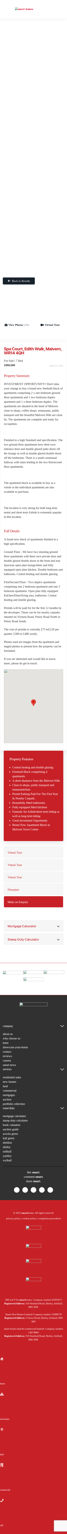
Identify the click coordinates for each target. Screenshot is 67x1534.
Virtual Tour (52, 324)
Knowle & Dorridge (33, 251)
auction (7, 1099)
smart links (9, 1108)
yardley (7, 1155)
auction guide (11, 1129)
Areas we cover (33, 198)
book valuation (11, 1124)
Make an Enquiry (18, 902)
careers (7, 1060)
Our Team (33, 168)
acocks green (10, 1133)
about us (8, 1034)
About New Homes (33, 116)
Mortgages (33, 134)
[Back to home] (33, 9)
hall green (8, 1138)
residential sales (12, 1077)
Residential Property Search (33, 30)
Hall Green (33, 213)
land (5, 1086)
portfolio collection (14, 1103)
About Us (33, 159)
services (7, 1069)
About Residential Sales (33, 38)
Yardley (33, 238)
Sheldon (33, 220)
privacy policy (13, 1218)
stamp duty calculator (15, 1120)
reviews (7, 1056)
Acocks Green (33, 207)
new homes (9, 1081)
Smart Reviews (33, 186)
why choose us (11, 1038)
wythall (7, 1160)
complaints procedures (49, 1218)
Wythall (34, 245)
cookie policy (29, 1218)
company (8, 1026)
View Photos (18, 324)
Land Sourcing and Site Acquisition (33, 107)
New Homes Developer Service (33, 98)
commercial (9, 1090)
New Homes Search (33, 92)
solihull (7, 1151)
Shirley (33, 226)
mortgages (9, 1095)
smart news (9, 1065)
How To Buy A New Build (33, 122)
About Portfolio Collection (33, 65)
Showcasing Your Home (33, 45)
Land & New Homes (33, 77)
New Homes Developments (33, 86)
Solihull (34, 232)
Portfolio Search (33, 56)
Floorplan (13, 889)
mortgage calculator (14, 1116)
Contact (33, 263)
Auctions (33, 147)
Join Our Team (33, 174)
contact (7, 1051)
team (5, 1042)
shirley (7, 1147)
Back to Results (20, 280)
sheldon (7, 1142)
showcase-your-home (15, 1047)
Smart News (33, 180)
